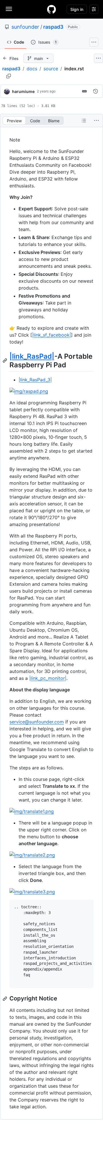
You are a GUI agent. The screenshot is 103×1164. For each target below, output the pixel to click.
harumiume (23, 91)
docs (32, 68)
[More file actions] (96, 121)
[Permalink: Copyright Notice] (5, 999)
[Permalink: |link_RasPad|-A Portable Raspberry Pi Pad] (5, 360)
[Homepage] (51, 9)
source (50, 68)
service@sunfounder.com (36, 722)
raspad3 (53, 27)
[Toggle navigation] (9, 9)
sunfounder (25, 27)
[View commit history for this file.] (95, 91)
